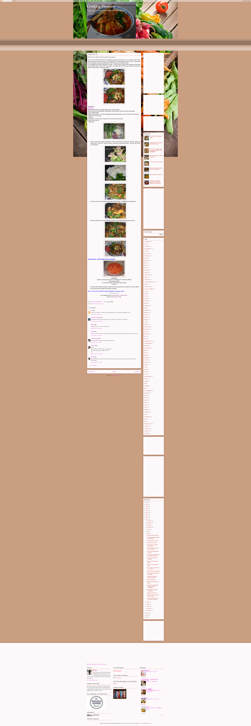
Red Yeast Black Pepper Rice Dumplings (153, 573)
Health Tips (146, 329)
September (149, 527)
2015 (147, 514)
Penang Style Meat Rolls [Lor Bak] (153, 582)
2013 (147, 519)
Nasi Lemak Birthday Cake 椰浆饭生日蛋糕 (153, 708)
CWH (145, 293)
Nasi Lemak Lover (145, 706)
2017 (147, 510)
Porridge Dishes (147, 376)
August (148, 529)
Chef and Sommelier (95, 317)
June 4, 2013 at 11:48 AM (96, 328)
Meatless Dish (147, 348)
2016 (147, 512)
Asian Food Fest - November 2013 (119, 295)
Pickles (145, 371)
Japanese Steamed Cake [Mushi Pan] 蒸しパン (156, 156)
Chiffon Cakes (147, 274)
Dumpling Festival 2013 (152, 592)
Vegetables (146, 428)
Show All (162, 715)
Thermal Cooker (147, 423)
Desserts (146, 298)
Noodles (95, 303)
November (149, 523)
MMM (145, 355)
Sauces (99, 303)
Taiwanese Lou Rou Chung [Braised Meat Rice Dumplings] (152, 586)
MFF (145, 350)
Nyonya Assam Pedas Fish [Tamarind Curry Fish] (152, 598)
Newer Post (91, 371)
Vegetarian (146, 430)
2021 (147, 502)
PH (91, 310)
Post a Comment (93, 365)
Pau (145, 367)
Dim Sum (146, 300)
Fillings (145, 319)
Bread (145, 258)
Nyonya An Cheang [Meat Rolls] (152, 561)
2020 (147, 504)
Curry (145, 291)
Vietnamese (146, 433)
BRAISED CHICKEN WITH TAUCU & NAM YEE (156, 168)
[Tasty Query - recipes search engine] (117, 671)
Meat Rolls (146, 345)
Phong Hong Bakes (145, 670)
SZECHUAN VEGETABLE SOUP (156, 137)
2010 (147, 617)
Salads (145, 395)
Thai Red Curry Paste (151, 579)
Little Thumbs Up (148, 341)
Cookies (146, 284)
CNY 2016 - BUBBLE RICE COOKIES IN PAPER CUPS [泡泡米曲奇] (156, 150)
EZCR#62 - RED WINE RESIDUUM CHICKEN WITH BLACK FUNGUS (155, 182)
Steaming (146, 412)
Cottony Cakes (147, 286)
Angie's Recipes (94, 338)
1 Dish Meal (146, 241)
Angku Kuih (146, 246)
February (149, 608)
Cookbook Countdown (149, 281)
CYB (145, 296)
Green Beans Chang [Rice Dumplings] (152, 590)
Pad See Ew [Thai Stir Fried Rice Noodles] (153, 595)
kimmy (92, 324)
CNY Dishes (147, 279)
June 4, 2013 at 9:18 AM (96, 314)
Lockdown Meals (147, 343)
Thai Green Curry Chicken (152, 540)
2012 (147, 613)
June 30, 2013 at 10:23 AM (96, 354)
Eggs (145, 308)
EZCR (145, 315)
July (148, 531)
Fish (145, 322)
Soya (145, 407)
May (148, 602)
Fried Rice (146, 324)
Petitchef (146, 369)
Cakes (145, 267)
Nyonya (146, 362)
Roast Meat (146, 393)
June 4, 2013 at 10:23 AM (96, 321)
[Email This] (107, 301)
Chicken (146, 272)
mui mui (93, 345)
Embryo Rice (147, 310)
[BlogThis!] (109, 301)
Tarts (145, 419)
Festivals (146, 317)
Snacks (145, 402)
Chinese (146, 277)
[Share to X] (110, 301)
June (148, 533)
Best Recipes (147, 255)
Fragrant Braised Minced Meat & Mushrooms (153, 538)
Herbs (145, 331)
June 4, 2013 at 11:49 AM (96, 335)
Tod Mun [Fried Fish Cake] (152, 535)
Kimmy (92, 357)
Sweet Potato (147, 416)
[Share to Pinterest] (112, 301)
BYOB (145, 265)
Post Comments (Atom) (117, 375)
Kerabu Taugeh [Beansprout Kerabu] (153, 552)
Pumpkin (146, 386)
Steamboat (146, 409)
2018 (147, 508)
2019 (147, 506)
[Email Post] (105, 301)
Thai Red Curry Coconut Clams (152, 699)
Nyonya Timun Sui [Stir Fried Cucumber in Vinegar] (153, 555)
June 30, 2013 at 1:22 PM (96, 362)
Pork (145, 374)
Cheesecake (146, 270)
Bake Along (146, 253)
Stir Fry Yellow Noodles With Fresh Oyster (153, 568)
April (148, 604)
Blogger (149, 723)
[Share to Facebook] (111, 301)
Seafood (146, 400)
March (148, 606)
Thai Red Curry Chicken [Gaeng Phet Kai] (152, 577)
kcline (141, 723)
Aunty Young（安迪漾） (146, 689)
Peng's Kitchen (144, 698)
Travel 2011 (146, 426)
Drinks (145, 303)
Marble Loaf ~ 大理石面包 (151, 681)
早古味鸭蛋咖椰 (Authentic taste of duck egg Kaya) (153, 691)
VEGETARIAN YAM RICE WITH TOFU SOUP (156, 143)
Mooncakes (146, 357)
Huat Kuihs (146, 334)
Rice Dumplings (147, 390)
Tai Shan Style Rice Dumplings (153, 571)
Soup (145, 404)
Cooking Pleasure (101, 6)
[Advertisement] (153, 72)
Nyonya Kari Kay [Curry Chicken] (152, 558)
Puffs (145, 383)
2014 (147, 517)
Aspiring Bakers (147, 248)
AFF (92, 303)
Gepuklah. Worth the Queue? (152, 671)
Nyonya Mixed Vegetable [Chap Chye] (152, 545)
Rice (145, 388)
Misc (145, 352)
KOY (145, 336)
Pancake (146, 364)
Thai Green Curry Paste (152, 542)
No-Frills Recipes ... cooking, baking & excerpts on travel (149, 679)
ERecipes (146, 312)
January (149, 610)
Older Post (137, 371)
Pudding (146, 381)
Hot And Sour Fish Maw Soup (156, 161)
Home (114, 371)
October (149, 525)
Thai (102, 303)
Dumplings (146, 305)
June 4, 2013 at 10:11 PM (96, 342)
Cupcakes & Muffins (148, 289)
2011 (147, 615)
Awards (145, 251)
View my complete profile (92, 680)
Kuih (145, 338)
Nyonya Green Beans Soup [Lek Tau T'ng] (152, 548)
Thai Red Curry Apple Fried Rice (153, 565)
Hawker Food (147, 326)
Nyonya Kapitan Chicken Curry (156, 174)
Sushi (145, 414)
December (149, 520)
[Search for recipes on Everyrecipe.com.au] (117, 677)
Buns (145, 263)
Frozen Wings (118, 297)
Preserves (146, 378)
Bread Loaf (146, 260)
